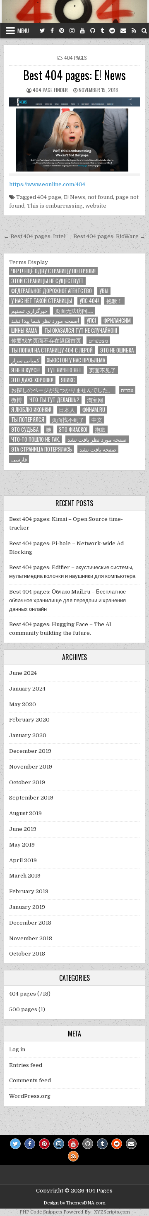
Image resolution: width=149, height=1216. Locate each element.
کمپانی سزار (25, 360)
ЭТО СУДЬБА (24, 429)
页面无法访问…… (74, 311)
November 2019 (30, 767)
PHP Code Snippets (40, 1212)
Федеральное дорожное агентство (51, 291)
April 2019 (23, 860)
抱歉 (100, 429)
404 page (49, 197)
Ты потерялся (27, 419)
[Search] (144, 30)
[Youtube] (82, 30)
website (95, 206)
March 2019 (25, 876)
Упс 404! (89, 301)
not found (100, 197)
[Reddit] (112, 30)
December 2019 (30, 751)
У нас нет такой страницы (41, 301)
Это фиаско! (73, 429)
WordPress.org (29, 1096)
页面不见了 (102, 370)
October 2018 (27, 954)
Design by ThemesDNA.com (74, 1203)
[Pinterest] (61, 30)
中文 (96, 419)
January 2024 (27, 689)
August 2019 (25, 813)
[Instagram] (72, 30)
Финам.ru (93, 410)
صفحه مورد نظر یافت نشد (97, 439)
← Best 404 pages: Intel (34, 236)
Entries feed (25, 1065)
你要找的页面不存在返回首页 (46, 340)
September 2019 (31, 798)
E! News (74, 197)
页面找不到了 (68, 419)
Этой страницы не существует (47, 281)
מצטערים (98, 340)
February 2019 (28, 891)
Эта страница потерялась (41, 449)
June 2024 (23, 673)
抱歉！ (114, 301)
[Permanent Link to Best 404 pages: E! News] (74, 136)
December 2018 (30, 923)
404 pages (75, 57)
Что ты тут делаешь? (54, 400)
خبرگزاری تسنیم (29, 311)
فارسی (19, 459)
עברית (127, 390)
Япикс (68, 380)
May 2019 (22, 845)
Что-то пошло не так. (35, 439)
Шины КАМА (24, 330)
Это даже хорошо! (32, 380)
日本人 (67, 410)
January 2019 (27, 907)
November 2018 (30, 938)
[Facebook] (52, 30)
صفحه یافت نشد (97, 449)
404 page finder (50, 89)
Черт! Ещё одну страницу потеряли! (53, 271)
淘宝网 (95, 400)
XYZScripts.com (112, 1212)
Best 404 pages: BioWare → (109, 236)
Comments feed (30, 1080)
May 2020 (22, 704)
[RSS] (134, 30)
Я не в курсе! (25, 370)
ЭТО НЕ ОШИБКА (117, 350)
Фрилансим (117, 320)
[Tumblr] (102, 30)
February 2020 (29, 720)
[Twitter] (42, 30)
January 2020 (27, 735)
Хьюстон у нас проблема (76, 360)
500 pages (23, 1009)
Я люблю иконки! (31, 410)
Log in (17, 1049)
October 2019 (27, 782)
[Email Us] (123, 30)
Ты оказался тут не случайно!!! (80, 330)
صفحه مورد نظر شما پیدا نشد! (45, 320)
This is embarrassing (55, 206)
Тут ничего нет (64, 370)
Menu (23, 30)
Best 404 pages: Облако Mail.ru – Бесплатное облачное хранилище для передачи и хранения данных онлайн (67, 600)
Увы (103, 291)
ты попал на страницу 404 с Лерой (52, 350)
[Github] (92, 30)
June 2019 (22, 829)
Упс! (91, 320)
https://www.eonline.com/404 (47, 184)
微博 (16, 400)
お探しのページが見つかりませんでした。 (62, 390)
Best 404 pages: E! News (74, 74)
